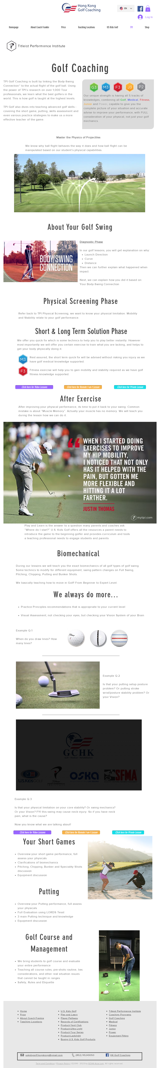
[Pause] (20, 786)
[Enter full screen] (137, 786)
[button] (147, 8)
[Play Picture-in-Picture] (132, 786)
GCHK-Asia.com (96, 1063)
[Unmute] (25, 786)
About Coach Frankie (32, 1018)
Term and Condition (45, 1063)
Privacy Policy (63, 1063)
